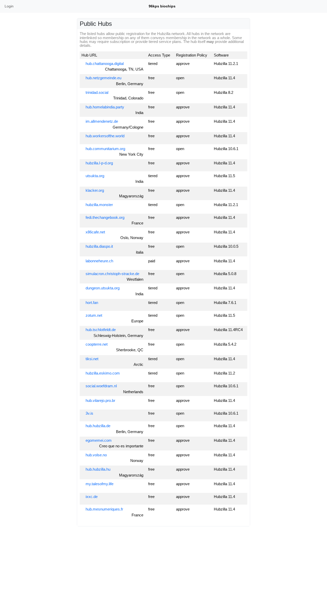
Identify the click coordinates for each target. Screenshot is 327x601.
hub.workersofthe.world (104, 136)
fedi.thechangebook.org (104, 217)
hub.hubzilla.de (97, 426)
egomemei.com (98, 440)
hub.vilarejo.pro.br (100, 400)
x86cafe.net (95, 232)
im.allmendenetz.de (101, 121)
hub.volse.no (96, 455)
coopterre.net (96, 344)
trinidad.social (96, 92)
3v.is (89, 413)
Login (9, 6)
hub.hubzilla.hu (97, 469)
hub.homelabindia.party (104, 107)
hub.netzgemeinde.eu (103, 78)
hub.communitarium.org (105, 148)
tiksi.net (91, 359)
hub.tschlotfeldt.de (100, 329)
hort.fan (91, 302)
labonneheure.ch (99, 261)
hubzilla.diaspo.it (99, 246)
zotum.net (93, 315)
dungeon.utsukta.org (102, 288)
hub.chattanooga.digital (104, 63)
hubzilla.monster (99, 204)
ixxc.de (91, 496)
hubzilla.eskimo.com (102, 373)
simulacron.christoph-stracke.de (112, 273)
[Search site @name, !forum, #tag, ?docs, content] (313, 6)
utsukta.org (94, 176)
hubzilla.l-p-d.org (99, 163)
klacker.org (94, 190)
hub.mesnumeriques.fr (104, 509)
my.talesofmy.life (99, 484)
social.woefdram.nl (101, 386)
